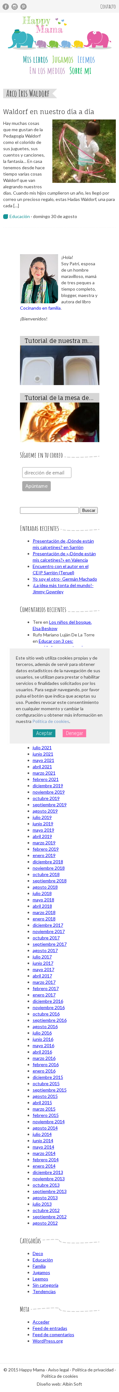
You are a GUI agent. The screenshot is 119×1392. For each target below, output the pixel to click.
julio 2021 (42, 747)
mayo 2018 (43, 899)
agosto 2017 (45, 950)
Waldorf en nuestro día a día (48, 112)
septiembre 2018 (50, 880)
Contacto (108, 6)
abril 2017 (42, 975)
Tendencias (44, 1291)
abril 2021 (42, 766)
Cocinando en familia (40, 308)
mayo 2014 (43, 1147)
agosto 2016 (45, 1026)
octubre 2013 (46, 1185)
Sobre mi (80, 70)
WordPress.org (48, 1341)
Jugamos (62, 59)
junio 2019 (43, 823)
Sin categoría (45, 1285)
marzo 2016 (44, 1058)
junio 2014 (43, 1140)
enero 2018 (44, 918)
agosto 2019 (45, 811)
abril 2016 (42, 1051)
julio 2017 (42, 956)
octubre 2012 (46, 1210)
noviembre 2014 (49, 1121)
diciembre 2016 (48, 1001)
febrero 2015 (46, 1115)
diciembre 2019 (48, 785)
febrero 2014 (46, 1159)
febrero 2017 (46, 988)
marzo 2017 (44, 982)
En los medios (47, 70)
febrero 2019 (46, 849)
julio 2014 (42, 1134)
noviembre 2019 (49, 792)
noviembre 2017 (49, 931)
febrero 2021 (46, 779)
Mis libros (35, 59)
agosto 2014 (45, 1128)
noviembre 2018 (49, 868)
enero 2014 (44, 1166)
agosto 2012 (45, 1223)
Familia (39, 1266)
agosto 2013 (45, 1197)
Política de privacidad (93, 1369)
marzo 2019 (44, 842)
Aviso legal (58, 1369)
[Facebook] (6, 6)
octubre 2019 (46, 798)
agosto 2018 (45, 887)
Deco (38, 1253)
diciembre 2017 (48, 925)
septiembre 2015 (50, 1089)
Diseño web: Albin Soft (59, 1384)
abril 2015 (42, 1102)
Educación (20, 216)
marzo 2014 (44, 1153)
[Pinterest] (23, 6)
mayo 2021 (43, 760)
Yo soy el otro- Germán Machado (65, 579)
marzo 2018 (44, 912)
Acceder (41, 1321)
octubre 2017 (46, 937)
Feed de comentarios (53, 1334)
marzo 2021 (44, 773)
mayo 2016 (43, 1045)
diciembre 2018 (48, 861)
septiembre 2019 (50, 804)
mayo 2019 (43, 830)
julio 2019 (42, 817)
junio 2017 (43, 963)
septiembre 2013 (50, 1191)
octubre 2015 (46, 1083)
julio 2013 (42, 1204)
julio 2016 (42, 1032)
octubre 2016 (46, 1013)
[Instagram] (14, 6)
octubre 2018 (46, 874)
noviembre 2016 (49, 1007)
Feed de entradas (50, 1328)
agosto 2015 (45, 1096)
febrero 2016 (46, 1064)
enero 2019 (44, 855)
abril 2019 (42, 836)
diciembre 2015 (48, 1077)
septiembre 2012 (50, 1216)
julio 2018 (42, 893)
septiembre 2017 (50, 944)
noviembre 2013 (49, 1178)
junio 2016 (43, 1039)
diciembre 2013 (48, 1172)
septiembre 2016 (50, 1020)
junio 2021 (43, 754)
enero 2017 (44, 994)
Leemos (86, 59)
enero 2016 (44, 1070)
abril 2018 (42, 906)
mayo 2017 (43, 969)
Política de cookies (50, 721)
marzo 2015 (44, 1109)
